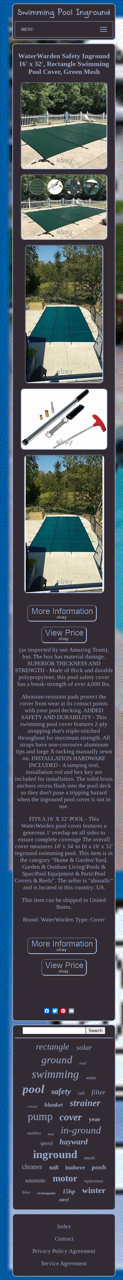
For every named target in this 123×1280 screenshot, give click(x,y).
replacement (93, 1181)
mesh (89, 1157)
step (51, 1134)
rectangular (46, 1193)
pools (99, 1167)
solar (84, 1047)
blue (26, 1192)
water (91, 1077)
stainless (34, 1133)
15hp (69, 1191)
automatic (35, 1180)
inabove (75, 1167)
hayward (73, 1142)
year (94, 1119)
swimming (55, 1074)
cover (70, 1116)
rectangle (52, 1047)
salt (53, 1167)
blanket (53, 1105)
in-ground (81, 1130)
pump (40, 1116)
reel (82, 1063)
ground (56, 1060)
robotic (33, 1106)
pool (33, 1089)
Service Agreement (64, 1263)
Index (64, 1226)
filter (99, 1092)
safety (61, 1091)
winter (94, 1190)
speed (46, 1143)
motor (65, 1178)
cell (81, 1093)
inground (55, 1154)
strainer (85, 1103)
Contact (64, 1238)
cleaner (32, 1167)
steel (64, 1199)
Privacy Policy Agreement (63, 1251)
